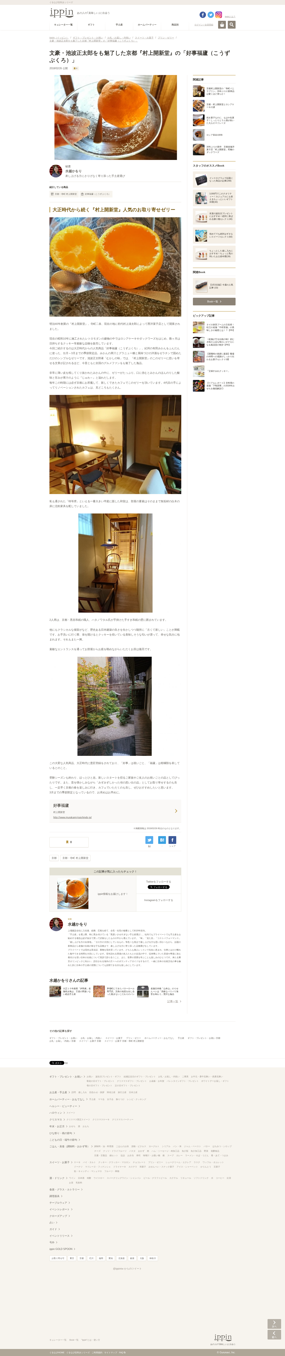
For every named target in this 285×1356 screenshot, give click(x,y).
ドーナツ (78, 1167)
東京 (72, 1258)
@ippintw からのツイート (127, 1268)
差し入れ (82, 1092)
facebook (203, 14)
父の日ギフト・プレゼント (127, 1085)
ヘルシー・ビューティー (63, 1106)
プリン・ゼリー (133, 1038)
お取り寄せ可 (58, 1258)
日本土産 (133, 1092)
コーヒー (220, 1178)
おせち (72, 1126)
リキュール (185, 1178)
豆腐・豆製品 (100, 1155)
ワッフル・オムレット (213, 1162)
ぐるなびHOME (56, 1352)
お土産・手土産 (58, 1092)
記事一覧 (172, 1001)
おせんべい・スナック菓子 (161, 1167)
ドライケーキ (119, 1167)
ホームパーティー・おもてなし (159, 1038)
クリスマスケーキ (101, 1119)
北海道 (121, 1258)
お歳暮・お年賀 (156, 1081)
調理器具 (54, 1196)
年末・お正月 (57, 1126)
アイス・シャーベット (187, 1167)
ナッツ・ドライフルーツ (115, 1151)
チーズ (97, 1151)
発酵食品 (215, 1151)
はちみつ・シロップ (222, 1146)
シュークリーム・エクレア (178, 1162)
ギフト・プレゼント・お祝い (63, 1038)
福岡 (101, 1258)
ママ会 (101, 1099)
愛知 (111, 1258)
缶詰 (123, 1155)
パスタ (132, 1151)
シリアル (166, 1146)
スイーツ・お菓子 (114, 1038)
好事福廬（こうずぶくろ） (98, 194)
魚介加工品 (196, 1151)
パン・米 (177, 1146)
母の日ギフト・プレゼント (99, 1085)
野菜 (206, 1151)
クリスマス (55, 1119)
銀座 (132, 1258)
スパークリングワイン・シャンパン (124, 1178)
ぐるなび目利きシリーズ (78, 1352)
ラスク (197, 1162)
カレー (179, 1155)
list (149, 846)
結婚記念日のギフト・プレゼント (140, 1076)
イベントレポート (59, 1209)
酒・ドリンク (57, 1178)
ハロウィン (55, 1112)
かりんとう (205, 1167)
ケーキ (77, 1162)
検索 (232, 25)
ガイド (53, 1229)
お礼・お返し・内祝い (91, 1038)
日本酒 (81, 1178)
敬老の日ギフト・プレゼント (100, 1081)
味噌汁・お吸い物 (151, 1155)
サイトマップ (110, 1352)
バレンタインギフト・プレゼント (183, 1081)
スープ (170, 1155)
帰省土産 (111, 1092)
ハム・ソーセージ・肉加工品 (165, 1151)
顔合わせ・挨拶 (96, 1092)
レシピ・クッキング (136, 1099)
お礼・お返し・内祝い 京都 (62, 1041)
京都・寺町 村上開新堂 (66, 194)
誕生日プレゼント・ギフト (108, 1076)
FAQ (121, 1352)
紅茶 (229, 1178)
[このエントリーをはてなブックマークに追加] (162, 840)
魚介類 (185, 1151)
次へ (274, 1324)
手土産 (181, 1038)
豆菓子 (217, 1167)
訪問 (74, 1092)
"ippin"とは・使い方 (90, 1340)
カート (222, 25)
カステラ (133, 1167)
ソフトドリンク (201, 1178)
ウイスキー (99, 1178)
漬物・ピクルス (138, 1146)
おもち (86, 1126)
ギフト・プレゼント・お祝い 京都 (204, 1038)
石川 (91, 1258)
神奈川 (152, 1258)
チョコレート (139, 1162)
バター (207, 1146)
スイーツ (70, 1113)
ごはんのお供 (122, 1146)
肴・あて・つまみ (219, 1155)
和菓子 (143, 1167)
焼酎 (89, 1178)
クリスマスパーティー (122, 1119)
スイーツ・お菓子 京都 (90, 1041)
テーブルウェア (58, 1202)
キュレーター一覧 (57, 1340)
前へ (274, 1334)
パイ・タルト (89, 1162)
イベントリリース (59, 1235)
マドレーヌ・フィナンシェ (98, 1167)
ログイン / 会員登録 (203, 25)
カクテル (173, 1178)
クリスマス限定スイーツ (78, 1119)
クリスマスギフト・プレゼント (132, 1081)
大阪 (142, 1258)
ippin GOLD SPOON (60, 1249)
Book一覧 (74, 1340)
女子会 (110, 1099)
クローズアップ (58, 1216)
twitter (210, 14)
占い (51, 1222)
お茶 (71, 1182)
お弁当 (130, 1155)
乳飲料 (79, 1182)
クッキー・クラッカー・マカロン (114, 1162)
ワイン (72, 1178)
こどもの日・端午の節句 (63, 1139)
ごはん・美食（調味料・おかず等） (69, 1146)
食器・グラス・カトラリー (64, 1189)
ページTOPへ (274, 1347)
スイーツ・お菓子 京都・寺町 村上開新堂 (124, 1041)
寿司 (138, 1155)
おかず (141, 1151)
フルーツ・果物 (111, 1171)
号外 (51, 1242)
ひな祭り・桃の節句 (60, 1133)
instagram (218, 14)
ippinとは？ (230, 16)
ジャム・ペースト (192, 1146)
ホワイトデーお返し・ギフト (215, 1081)
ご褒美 (185, 1076)
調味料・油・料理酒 (103, 1146)
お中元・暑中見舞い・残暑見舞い (207, 1076)
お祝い (90, 1076)
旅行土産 (122, 1092)
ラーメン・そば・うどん (197, 1155)
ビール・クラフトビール (155, 1178)
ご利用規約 (97, 1352)
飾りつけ (120, 1099)
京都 (54, 858)
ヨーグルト (154, 1146)
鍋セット (114, 1155)
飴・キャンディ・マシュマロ (88, 1171)
